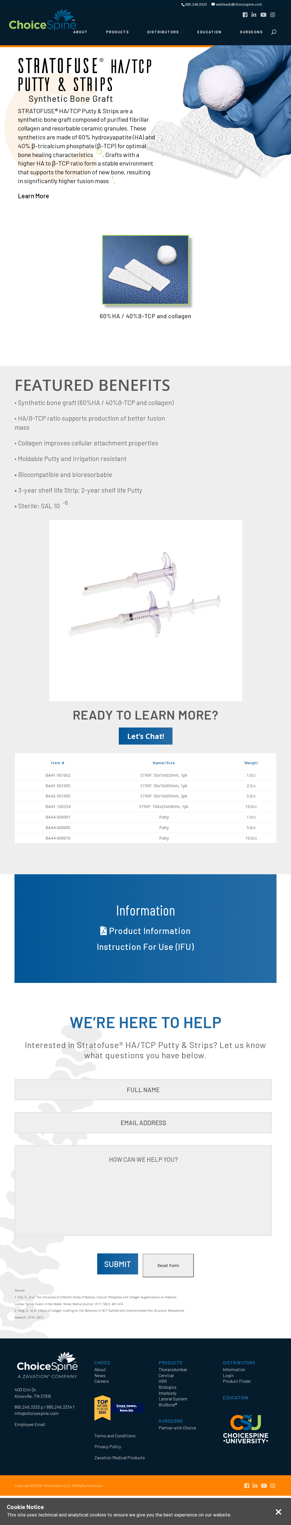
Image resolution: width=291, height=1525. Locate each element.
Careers (101, 1381)
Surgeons (251, 32)
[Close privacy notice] (278, 1512)
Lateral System (173, 1398)
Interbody (167, 1393)
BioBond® (168, 1404)
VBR (163, 1381)
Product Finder (237, 1381)
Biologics (167, 1387)
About (80, 32)
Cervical (166, 1375)
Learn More (33, 195)
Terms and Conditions (115, 1435)
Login (228, 1375)
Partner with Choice (177, 1427)
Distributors (163, 32)
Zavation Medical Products (119, 1457)
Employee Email (29, 1424)
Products (117, 32)
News (99, 1375)
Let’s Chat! (145, 736)
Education (209, 32)
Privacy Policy (107, 1446)
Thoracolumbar (173, 1369)
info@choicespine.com (36, 1413)
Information (234, 1369)
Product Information (149, 930)
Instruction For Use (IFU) (145, 946)
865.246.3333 (196, 4)
